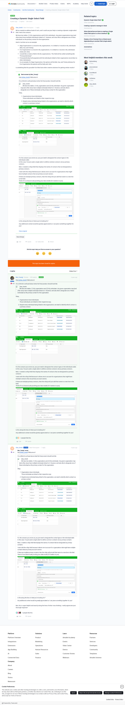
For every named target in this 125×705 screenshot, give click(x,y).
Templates (93, 653)
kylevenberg (93, 61)
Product (38, 637)
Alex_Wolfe (92, 84)
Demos (65, 649)
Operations (39, 645)
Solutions (38, 633)
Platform (11, 633)
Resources (93, 633)
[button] (100, 4)
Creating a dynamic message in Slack (95, 26)
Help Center (84, 4)
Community (16, 10)
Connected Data (13, 657)
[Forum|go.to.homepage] (16, 4)
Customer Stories (69, 653)
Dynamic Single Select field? (92, 20)
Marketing (38, 641)
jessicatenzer (93, 67)
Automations (88, 28)
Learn (65, 633)
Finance (38, 657)
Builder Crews (43, 4)
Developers (93, 645)
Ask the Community (28, 10)
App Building (12, 649)
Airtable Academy (69, 637)
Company (11, 661)
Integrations (12, 641)
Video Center (67, 645)
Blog (9, 673)
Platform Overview (14, 637)
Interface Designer (89, 36)
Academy (76, 4)
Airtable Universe (95, 657)
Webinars (66, 657)
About (10, 665)
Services (93, 641)
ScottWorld (92, 73)
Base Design (40, 10)
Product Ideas (54, 4)
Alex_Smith (19, 27)
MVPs (69, 4)
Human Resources (41, 649)
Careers (10, 669)
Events (63, 4)
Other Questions (89, 22)
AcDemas (92, 78)
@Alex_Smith (25, 77)
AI (8, 653)
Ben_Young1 (19, 277)
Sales (37, 653)
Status (10, 677)
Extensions (11, 645)
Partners (93, 637)
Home (9, 10)
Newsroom (11, 681)
